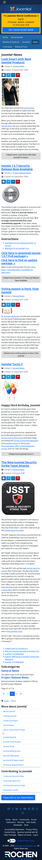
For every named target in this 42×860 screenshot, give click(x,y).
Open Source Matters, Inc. (26, 845)
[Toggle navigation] (4, 2)
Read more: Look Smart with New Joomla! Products (21, 156)
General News (19, 66)
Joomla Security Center (14, 530)
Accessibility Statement (14, 829)
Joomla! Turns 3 (12, 364)
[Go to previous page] (8, 694)
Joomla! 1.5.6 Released (14, 654)
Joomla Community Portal (12, 438)
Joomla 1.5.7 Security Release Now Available (17, 167)
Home (5, 37)
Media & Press (21, 47)
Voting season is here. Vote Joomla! (20, 290)
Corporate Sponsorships (13, 776)
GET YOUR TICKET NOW (21, 29)
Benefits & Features (11, 42)
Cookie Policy (9, 832)
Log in (35, 835)
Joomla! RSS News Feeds (13, 760)
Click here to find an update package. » (19, 261)
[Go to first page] (3, 694)
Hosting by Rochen (21, 858)
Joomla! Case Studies (12, 742)
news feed (7, 590)
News (35, 42)
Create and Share (10, 720)
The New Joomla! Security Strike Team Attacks (19, 463)
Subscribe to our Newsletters (18, 797)
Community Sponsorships (14, 785)
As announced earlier (10, 316)
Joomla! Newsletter (11, 755)
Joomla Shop (29, 108)
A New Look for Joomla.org (16, 648)
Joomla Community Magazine (25, 440)
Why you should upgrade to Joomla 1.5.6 (22, 651)
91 (12, 694)
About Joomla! (17, 37)
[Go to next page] (17, 694)
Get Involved (8, 725)
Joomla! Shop (8, 746)
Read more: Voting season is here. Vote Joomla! (21, 354)
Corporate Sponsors (11, 781)
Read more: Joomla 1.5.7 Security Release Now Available (21, 279)
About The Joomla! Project (14, 730)
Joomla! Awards (9, 737)
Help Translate (10, 835)
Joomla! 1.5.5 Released (14, 662)
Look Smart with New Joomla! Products (16, 60)
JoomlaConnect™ (12, 443)
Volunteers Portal (10, 790)
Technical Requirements (13, 765)
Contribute (7, 47)
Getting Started (9, 716)
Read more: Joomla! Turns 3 (21, 454)
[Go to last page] (21, 694)
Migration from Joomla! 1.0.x (17, 248)
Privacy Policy (31, 829)
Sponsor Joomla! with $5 (27, 832)
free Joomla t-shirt (14, 631)
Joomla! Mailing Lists (11, 751)
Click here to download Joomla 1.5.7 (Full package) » (21, 254)
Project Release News (22, 173)
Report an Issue (24, 835)
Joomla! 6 (26, 42)
